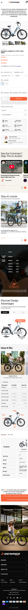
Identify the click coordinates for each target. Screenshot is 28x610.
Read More (3, 57)
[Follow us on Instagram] (14, 598)
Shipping (2, 579)
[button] (27, 43)
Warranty (20, 579)
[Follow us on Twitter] (10, 598)
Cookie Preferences (22, 582)
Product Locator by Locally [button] (7, 106)
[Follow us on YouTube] (17, 598)
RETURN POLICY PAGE (16, 14)
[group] (5, 43)
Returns (11, 579)
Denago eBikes (4, 49)
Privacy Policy (12, 582)
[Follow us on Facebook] (7, 598)
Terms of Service (4, 582)
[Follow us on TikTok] (20, 598)
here (5, 490)
